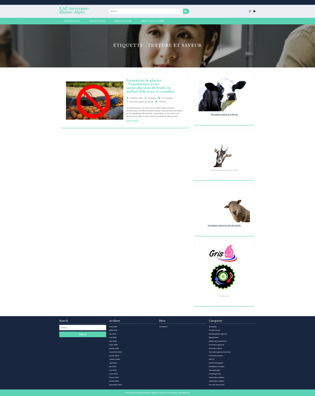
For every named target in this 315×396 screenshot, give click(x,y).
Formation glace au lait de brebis (224, 225)
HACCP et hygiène (216, 363)
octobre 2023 (114, 359)
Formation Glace (215, 348)
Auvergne (152, 98)
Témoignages (214, 370)
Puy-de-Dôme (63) (216, 385)
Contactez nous (97, 21)
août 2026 (113, 326)
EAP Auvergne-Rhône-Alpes (74, 10)
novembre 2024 (115, 352)
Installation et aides (216, 366)
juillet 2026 (113, 330)
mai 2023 (113, 370)
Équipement (213, 337)
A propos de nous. (72, 21)
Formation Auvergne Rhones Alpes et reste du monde (150, 392)
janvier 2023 (114, 381)
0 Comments (167, 98)
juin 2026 (112, 334)
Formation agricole (216, 345)
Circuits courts (214, 330)
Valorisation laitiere (216, 377)
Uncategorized (215, 374)
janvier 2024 (114, 356)
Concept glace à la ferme (152, 21)
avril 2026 (113, 341)
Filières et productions (217, 341)
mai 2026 (113, 337)
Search (186, 11)
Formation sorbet (216, 356)
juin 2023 (112, 366)
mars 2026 (113, 345)
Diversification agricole (218, 334)
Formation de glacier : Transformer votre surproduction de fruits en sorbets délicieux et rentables (150, 86)
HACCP (211, 359)
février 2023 (114, 377)
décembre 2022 (115, 385)
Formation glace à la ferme (141, 102)
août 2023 (113, 363)
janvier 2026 (114, 348)
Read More (133, 120)
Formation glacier (122, 21)
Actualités (213, 326)
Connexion (163, 326)
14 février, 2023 (136, 98)
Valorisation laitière (216, 381)
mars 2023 (113, 374)
